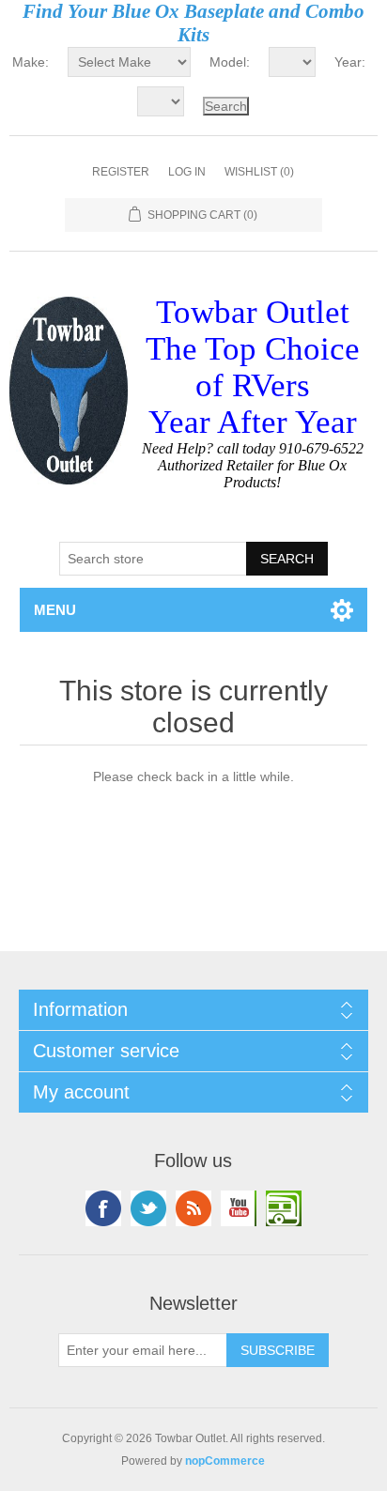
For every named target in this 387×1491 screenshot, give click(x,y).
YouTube (238, 1208)
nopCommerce (225, 1461)
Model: (229, 61)
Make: (30, 61)
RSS (193, 1208)
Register (120, 171)
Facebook (103, 1208)
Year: (349, 61)
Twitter (148, 1208)
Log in (187, 171)
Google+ (284, 1208)
